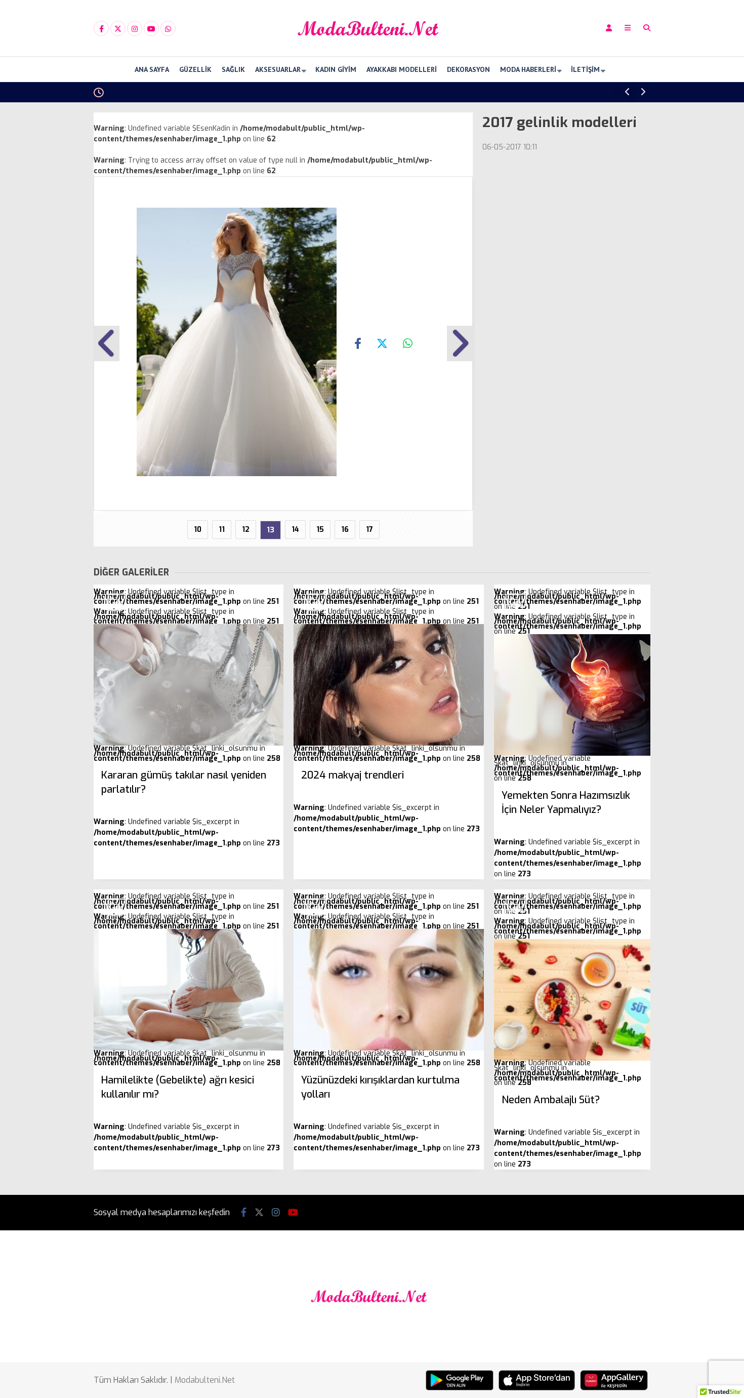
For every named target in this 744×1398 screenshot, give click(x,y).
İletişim (585, 69)
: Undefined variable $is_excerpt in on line (187, 808)
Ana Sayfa (152, 69)
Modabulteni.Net (205, 1380)
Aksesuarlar (278, 69)
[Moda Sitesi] (372, 47)
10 (197, 529)
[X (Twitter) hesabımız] (118, 28)
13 (270, 530)
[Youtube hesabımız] (151, 28)
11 (222, 529)
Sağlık (233, 69)
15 (320, 529)
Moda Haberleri (528, 69)
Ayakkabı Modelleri (401, 69)
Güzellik (195, 69)
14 (295, 529)
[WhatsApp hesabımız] (168, 28)
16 (345, 529)
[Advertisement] (43, 264)
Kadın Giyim (335, 69)
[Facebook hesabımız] (101, 28)
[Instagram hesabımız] (135, 28)
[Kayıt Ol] (609, 28)
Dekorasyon (468, 69)
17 (369, 529)
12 (246, 529)
